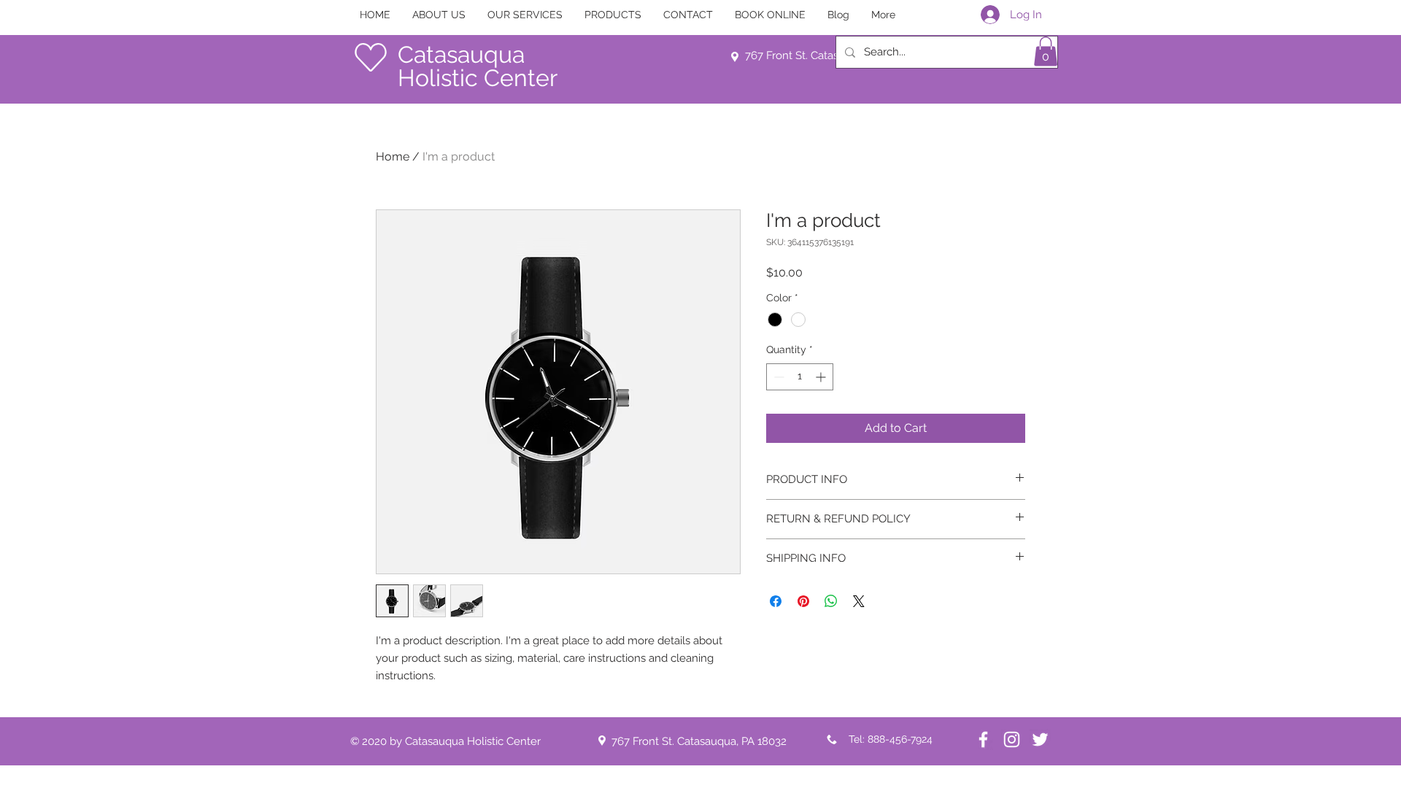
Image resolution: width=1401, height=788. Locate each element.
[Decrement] (777, 377)
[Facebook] (983, 739)
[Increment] (822, 377)
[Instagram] (1011, 739)
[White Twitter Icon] (1040, 739)
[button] (1045, 51)
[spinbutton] (800, 377)
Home (392, 156)
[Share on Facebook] (775, 601)
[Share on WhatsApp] (831, 601)
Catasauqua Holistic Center (477, 66)
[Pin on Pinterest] (803, 601)
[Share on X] (859, 601)
